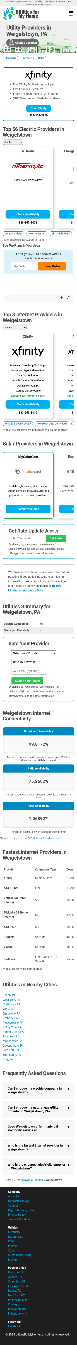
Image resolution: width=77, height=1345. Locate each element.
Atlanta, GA (15, 1277)
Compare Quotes (28, 509)
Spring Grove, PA (13, 1032)
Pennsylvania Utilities (29, 1180)
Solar (41, 58)
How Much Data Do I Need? (52, 423)
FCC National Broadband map (44, 838)
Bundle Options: (21, 380)
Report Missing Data (21, 1210)
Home (9, 1180)
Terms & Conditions (20, 1219)
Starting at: (21, 390)
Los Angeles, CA (18, 1286)
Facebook (14, 1326)
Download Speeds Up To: (23, 365)
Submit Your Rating (27, 680)
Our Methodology (19, 1201)
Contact (13, 1205)
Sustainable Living (20, 1255)
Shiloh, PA (9, 995)
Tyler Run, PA (11, 1036)
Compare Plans (13, 233)
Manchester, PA (12, 1041)
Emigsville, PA (11, 1013)
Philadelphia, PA (18, 1300)
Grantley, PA (10, 1018)
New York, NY (16, 1295)
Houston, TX (16, 1272)
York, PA (8, 1009)
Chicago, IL (15, 1304)
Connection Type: (20, 370)
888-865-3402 (28, 222)
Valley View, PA (12, 1027)
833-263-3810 (38, 115)
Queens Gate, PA (13, 1045)
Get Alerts (56, 538)
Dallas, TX (14, 1290)
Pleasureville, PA (13, 1022)
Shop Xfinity (38, 108)
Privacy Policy (17, 1214)
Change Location (26, 42)
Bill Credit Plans (61, 233)
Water (11, 1241)
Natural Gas (15, 1236)
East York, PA (11, 1050)
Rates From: (20, 180)
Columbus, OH (17, 1281)
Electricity (10, 58)
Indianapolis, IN (18, 1313)
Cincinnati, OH (17, 1309)
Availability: (23, 385)
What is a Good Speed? (18, 423)
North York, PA (12, 1004)
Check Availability (27, 214)
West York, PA (11, 999)
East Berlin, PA (12, 1054)
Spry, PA (8, 1059)
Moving (13, 1259)
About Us (14, 1196)
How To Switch (36, 233)
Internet (27, 58)
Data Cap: (22, 375)
